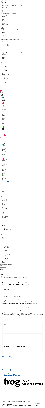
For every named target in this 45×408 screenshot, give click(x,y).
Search (1, 268)
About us (5, 393)
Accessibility (5, 364)
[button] (3, 135)
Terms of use (5, 363)
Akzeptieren (37, 401)
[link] (3, 0)
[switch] (6, 88)
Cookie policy (5, 367)
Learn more (2, 6)
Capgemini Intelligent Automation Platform (18, 301)
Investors (4, 362)
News (5, 392)
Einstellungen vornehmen (37, 403)
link (1, 12)
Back (4, 44)
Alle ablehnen (37, 405)
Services (3, 28)
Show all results (1, 274)
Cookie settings (5, 366)
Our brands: (3, 372)
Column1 (4, 388)
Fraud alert (5, 368)
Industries (3, 12)
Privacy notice (6, 398)
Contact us (6, 394)
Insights (4, 358)
